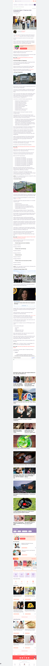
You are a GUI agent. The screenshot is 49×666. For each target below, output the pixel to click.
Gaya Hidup (15, 4)
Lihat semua (34, 558)
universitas (19, 531)
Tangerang (31, 69)
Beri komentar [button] (23, 538)
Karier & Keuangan (24, 531)
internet (17, 198)
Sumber (16, 352)
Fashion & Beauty (21, 4)
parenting (15, 531)
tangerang (30, 531)
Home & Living (31, 4)
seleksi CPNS (33, 315)
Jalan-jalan (26, 4)
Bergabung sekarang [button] (23, 48)
